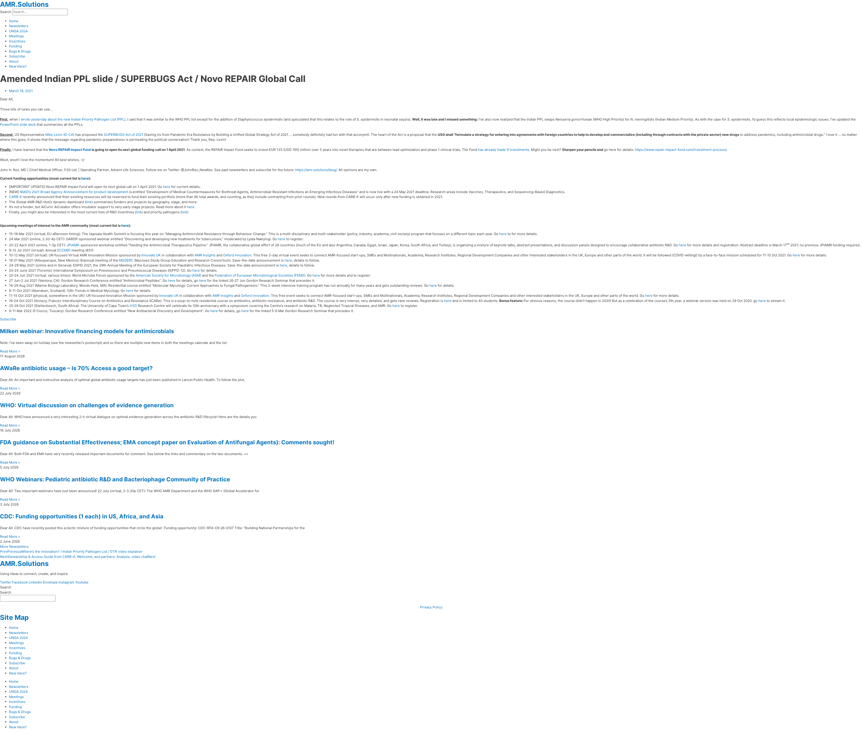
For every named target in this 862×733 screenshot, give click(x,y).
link (89, 202)
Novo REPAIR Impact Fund (70, 149)
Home (13, 21)
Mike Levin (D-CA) (59, 134)
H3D (133, 306)
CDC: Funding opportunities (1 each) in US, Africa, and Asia (81, 516)
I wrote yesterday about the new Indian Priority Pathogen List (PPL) (72, 119)
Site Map (14, 617)
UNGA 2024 (18, 31)
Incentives (17, 41)
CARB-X (15, 197)
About (13, 61)
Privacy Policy (431, 607)
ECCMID (63, 250)
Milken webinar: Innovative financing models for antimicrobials (87, 331)
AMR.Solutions (24, 4)
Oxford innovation (237, 255)
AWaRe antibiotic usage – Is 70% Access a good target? (76, 368)
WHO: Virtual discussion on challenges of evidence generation (87, 405)
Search (5, 12)
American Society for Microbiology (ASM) (168, 275)
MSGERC (126, 260)
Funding (15, 46)
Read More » (10, 351)
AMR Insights (205, 255)
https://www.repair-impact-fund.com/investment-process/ (681, 149)
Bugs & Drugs (20, 51)
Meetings (16, 36)
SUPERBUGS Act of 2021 (123, 134)
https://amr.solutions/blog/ (316, 170)
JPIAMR (73, 245)
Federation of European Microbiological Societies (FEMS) (260, 275)
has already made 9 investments (503, 149)
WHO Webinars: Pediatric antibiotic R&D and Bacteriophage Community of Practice (115, 479)
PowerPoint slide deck (18, 124)
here (85, 178)
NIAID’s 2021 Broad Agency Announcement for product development (74, 192)
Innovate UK (151, 255)
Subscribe (17, 56)
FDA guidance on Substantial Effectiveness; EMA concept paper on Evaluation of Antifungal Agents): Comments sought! (167, 442)
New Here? (18, 66)
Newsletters (18, 26)
